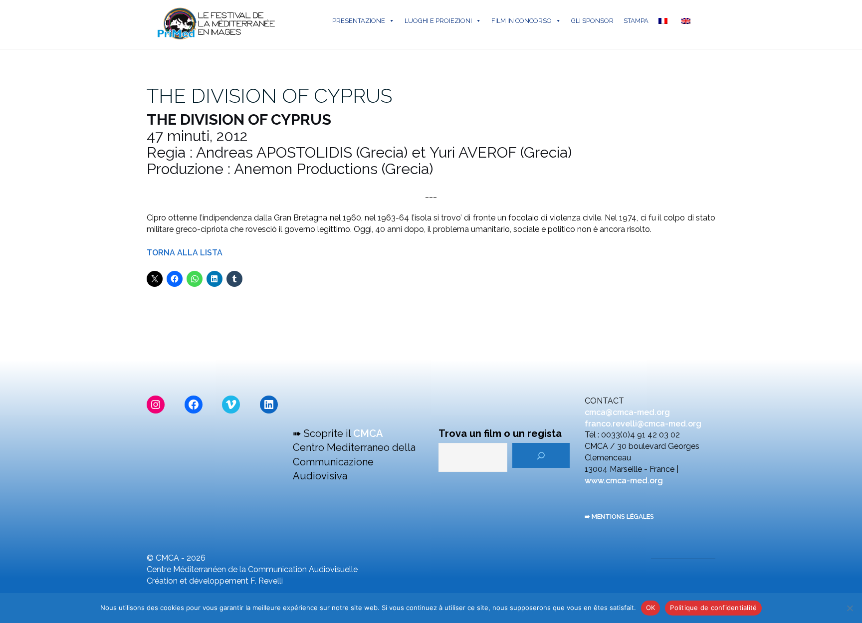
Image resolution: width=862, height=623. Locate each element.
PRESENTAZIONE (358, 20)
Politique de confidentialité (713, 608)
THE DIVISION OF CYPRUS (269, 95)
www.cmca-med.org (624, 480)
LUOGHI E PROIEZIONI (438, 20)
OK (650, 608)
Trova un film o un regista (500, 433)
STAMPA (636, 20)
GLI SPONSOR (592, 20)
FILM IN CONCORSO (521, 20)
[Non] (850, 608)
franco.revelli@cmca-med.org (643, 423)
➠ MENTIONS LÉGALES (619, 516)
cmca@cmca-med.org (627, 412)
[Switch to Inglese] (687, 21)
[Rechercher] (541, 455)
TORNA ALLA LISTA (184, 252)
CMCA (368, 433)
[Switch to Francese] (664, 21)
